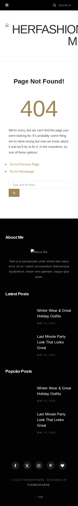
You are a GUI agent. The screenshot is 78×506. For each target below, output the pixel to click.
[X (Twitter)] (27, 465)
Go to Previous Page (24, 164)
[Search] (55, 5)
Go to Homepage (22, 171)
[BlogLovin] (63, 465)
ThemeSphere (38, 484)
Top (40, 497)
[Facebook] (15, 465)
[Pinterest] (51, 465)
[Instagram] (39, 465)
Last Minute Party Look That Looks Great (51, 342)
